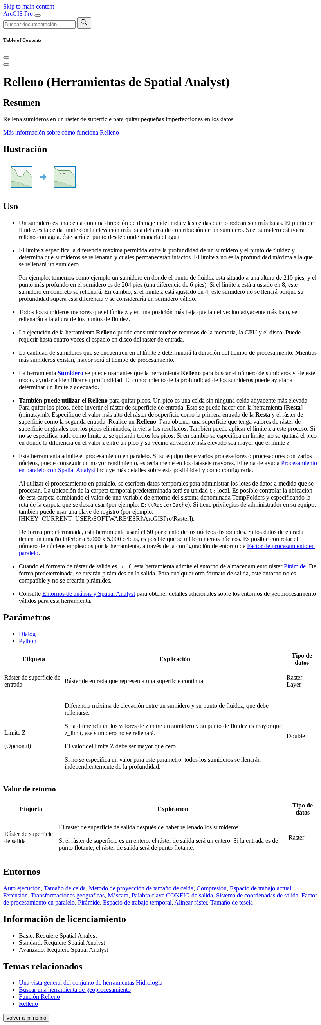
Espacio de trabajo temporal (137, 902)
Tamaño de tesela (231, 902)
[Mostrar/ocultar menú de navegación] (37, 15)
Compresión (212, 888)
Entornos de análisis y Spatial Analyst (88, 593)
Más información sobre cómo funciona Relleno (61, 132)
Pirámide (295, 566)
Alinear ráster (190, 902)
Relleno (28, 1003)
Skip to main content (28, 6)
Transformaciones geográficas (68, 895)
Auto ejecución (22, 888)
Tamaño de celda (65, 888)
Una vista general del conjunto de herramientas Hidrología (90, 982)
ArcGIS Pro (18, 13)
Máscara (118, 895)
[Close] (6, 57)
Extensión (15, 895)
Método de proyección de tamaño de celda (141, 888)
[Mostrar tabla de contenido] (6, 64)
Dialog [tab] (27, 634)
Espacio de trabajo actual (260, 888)
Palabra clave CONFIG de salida (172, 895)
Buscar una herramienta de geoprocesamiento (75, 989)
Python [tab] (27, 641)
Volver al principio (26, 1018)
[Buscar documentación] (84, 23)
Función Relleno (39, 996)
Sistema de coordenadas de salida (257, 895)
